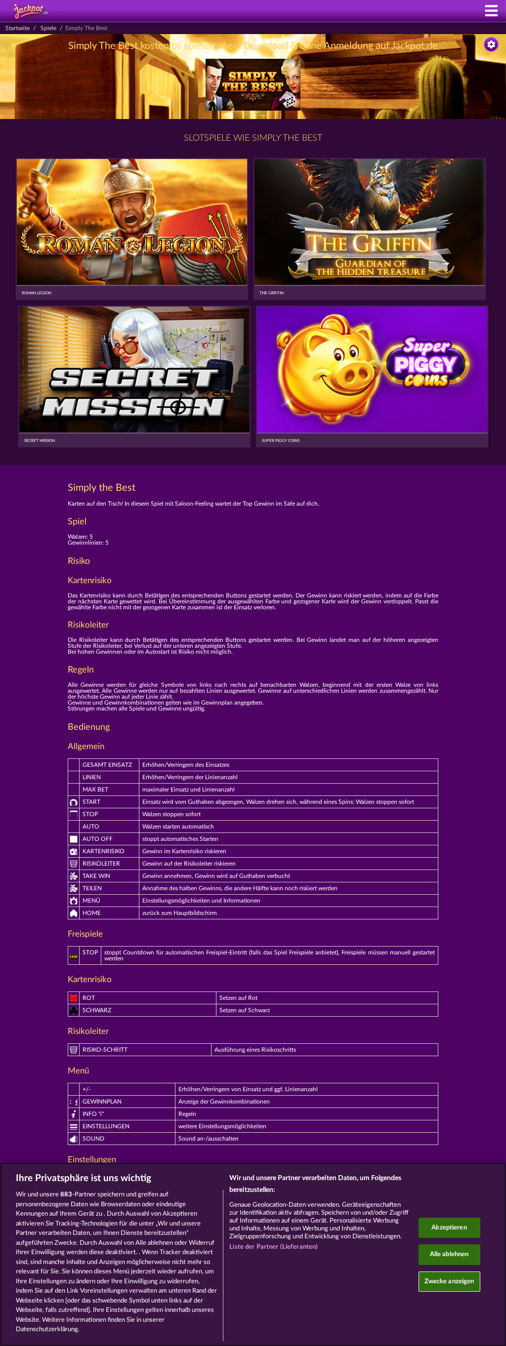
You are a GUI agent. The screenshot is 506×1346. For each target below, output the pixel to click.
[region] (253, 1254)
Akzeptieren (448, 1228)
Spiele (48, 28)
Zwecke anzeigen (449, 1281)
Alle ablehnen (449, 1254)
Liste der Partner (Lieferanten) (273, 1247)
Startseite (17, 28)
